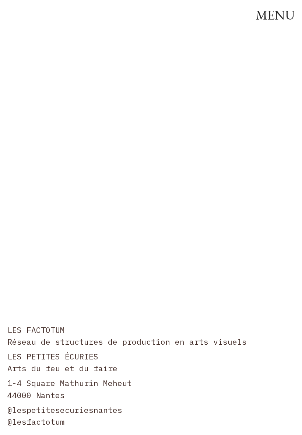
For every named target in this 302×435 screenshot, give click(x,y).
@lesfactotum (36, 422)
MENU (275, 15)
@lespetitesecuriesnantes (64, 410)
